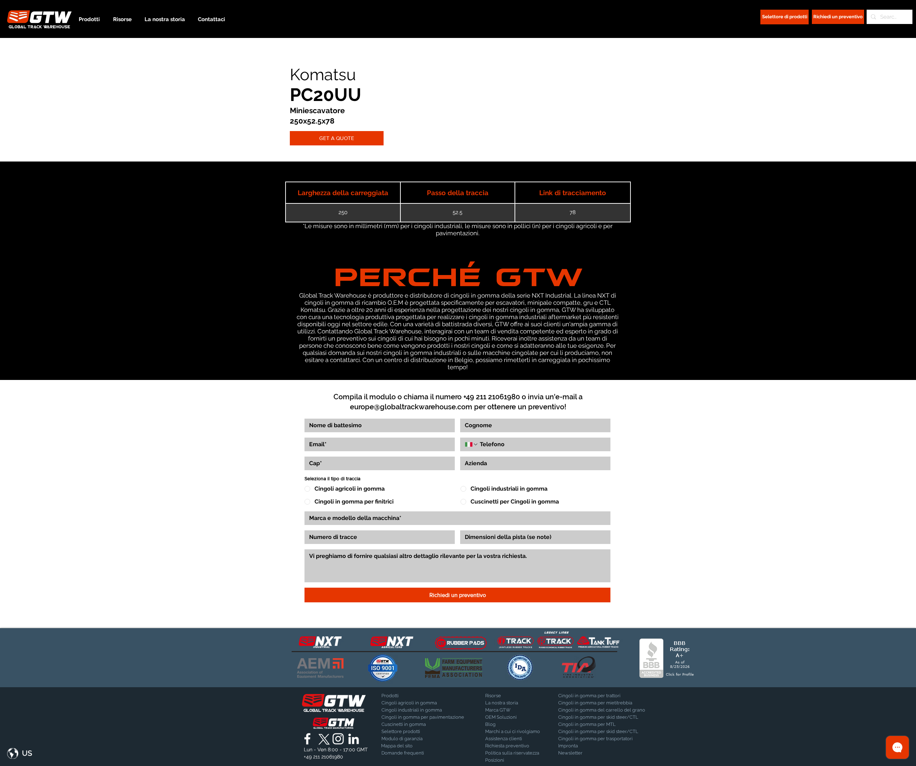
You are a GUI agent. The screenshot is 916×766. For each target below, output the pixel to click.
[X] (322, 738)
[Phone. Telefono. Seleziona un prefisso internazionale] (471, 444)
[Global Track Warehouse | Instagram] (338, 738)
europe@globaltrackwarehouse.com (411, 407)
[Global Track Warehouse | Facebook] (307, 738)
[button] (19, 753)
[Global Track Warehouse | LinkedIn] (353, 738)
